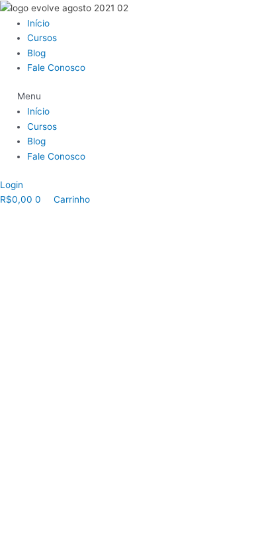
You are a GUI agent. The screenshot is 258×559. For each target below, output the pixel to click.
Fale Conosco (56, 67)
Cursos (42, 37)
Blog (36, 53)
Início (38, 23)
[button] (129, 96)
